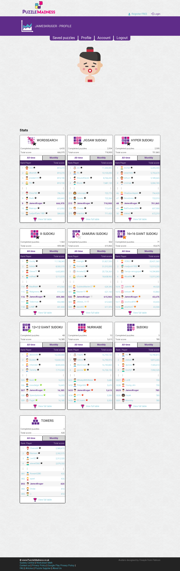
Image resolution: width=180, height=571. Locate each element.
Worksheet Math (44, 562)
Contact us (25, 565)
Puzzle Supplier (43, 568)
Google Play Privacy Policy (61, 565)
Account (103, 38)
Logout (122, 38)
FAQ (22, 568)
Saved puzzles (64, 38)
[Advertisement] (90, 104)
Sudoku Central (27, 562)
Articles (29, 568)
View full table (45, 219)
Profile (86, 38)
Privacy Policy (39, 565)
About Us (57, 568)
